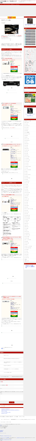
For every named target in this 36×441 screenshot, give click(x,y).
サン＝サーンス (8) (27, 156)
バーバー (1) (26, 189)
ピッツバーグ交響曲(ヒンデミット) (29, 31)
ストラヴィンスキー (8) (27, 174)
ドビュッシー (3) (27, 182)
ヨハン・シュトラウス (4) (28, 239)
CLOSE (1, 440)
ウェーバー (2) (26, 127)
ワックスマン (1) (27, 257)
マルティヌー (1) (27, 231)
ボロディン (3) (26, 226)
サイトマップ (17, 4)
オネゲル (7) (26, 135)
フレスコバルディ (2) (27, 215)
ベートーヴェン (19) (27, 218)
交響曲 (30, 61)
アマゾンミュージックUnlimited (5, 437)
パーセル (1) (26, 187)
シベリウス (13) (27, 158)
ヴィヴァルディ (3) (27, 125)
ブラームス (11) (26, 205)
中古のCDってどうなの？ (4, 413)
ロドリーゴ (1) (26, 254)
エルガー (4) (26, 130)
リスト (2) (26, 244)
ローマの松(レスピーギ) (27, 29)
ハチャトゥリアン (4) (27, 192)
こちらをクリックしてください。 (20, 437)
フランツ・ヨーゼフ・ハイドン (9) (29, 208)
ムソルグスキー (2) (27, 233)
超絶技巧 (29, 71)
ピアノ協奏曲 (27, 54)
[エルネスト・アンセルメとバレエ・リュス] (5, 435)
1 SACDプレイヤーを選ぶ (29, 265)
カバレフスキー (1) (27, 140)
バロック (33, 52)
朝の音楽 (26, 69)
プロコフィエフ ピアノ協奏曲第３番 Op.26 (30, 39)
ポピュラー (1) (26, 223)
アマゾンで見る (13, 66)
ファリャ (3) (26, 202)
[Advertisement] (18, 10)
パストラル (31, 53)
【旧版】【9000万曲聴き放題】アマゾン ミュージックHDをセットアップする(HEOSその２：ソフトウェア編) (13, 362)
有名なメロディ (28, 67)
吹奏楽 (30, 65)
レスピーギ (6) (26, 249)
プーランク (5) (26, 200)
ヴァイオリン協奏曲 (28, 60)
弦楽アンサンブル (27, 66)
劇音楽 (26, 64)
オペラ (35, 48)
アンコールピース (26, 48)
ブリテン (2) (26, 210)
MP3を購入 (1, 431)
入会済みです (1, 430)
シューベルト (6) (27, 161)
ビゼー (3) (26, 197)
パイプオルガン (27, 53)
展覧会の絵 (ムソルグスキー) (28, 37)
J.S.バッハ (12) (26, 122)
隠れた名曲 (34, 71)
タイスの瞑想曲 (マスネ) (28, 42)
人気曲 (26, 63)
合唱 (28, 64)
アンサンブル (31, 48)
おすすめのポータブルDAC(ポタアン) (7, 365)
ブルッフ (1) (26, 213)
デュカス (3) (26, 179)
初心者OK (31, 63)
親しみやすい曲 (32, 70)
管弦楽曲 (27, 70)
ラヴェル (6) (26, 241)
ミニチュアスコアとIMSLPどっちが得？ (8, 372)
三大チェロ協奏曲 (34, 60)
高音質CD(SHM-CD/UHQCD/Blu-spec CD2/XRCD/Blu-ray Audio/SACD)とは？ (11, 358)
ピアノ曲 (31, 54)
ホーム (1, 4)
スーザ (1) (26, 171)
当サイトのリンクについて (7, 419)
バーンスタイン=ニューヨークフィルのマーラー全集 (30, 115)
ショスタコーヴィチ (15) (28, 166)
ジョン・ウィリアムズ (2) (28, 169)
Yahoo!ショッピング (13, 69)
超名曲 (26, 71)
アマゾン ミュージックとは (7, 4)
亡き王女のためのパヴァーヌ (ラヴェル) (29, 34)
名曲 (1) (26, 259)
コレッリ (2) (26, 153)
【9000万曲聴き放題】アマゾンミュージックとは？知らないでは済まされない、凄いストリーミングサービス (23, 419)
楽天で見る (12, 114)
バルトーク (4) (26, 195)
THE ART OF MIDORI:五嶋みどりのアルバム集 (30, 24)
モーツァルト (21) (27, 236)
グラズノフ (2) (26, 143)
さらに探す (14, 71)
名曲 (26, 65)
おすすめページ (12, 4)
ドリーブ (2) (26, 184)
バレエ (30, 52)
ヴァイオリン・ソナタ (27, 59)
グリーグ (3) (26, 145)
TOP (7, 416)
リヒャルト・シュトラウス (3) (28, 246)
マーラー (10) (26, 228)
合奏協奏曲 (32, 64)
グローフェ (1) (26, 148)
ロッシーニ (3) (26, 252)
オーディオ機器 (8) (27, 132)
